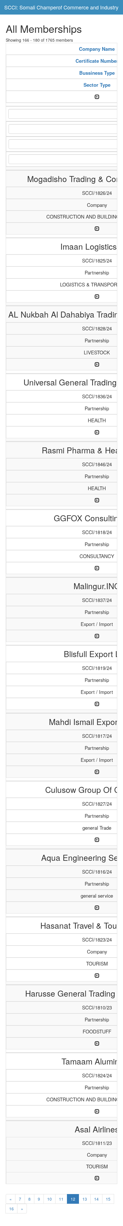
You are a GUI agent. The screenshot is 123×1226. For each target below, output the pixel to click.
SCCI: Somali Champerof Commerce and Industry (61, 7)
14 (96, 1199)
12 (73, 1199)
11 (61, 1199)
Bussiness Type (97, 72)
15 (108, 1199)
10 (49, 1199)
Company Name (97, 48)
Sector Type (97, 84)
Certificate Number (97, 60)
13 (84, 1199)
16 (11, 1208)
